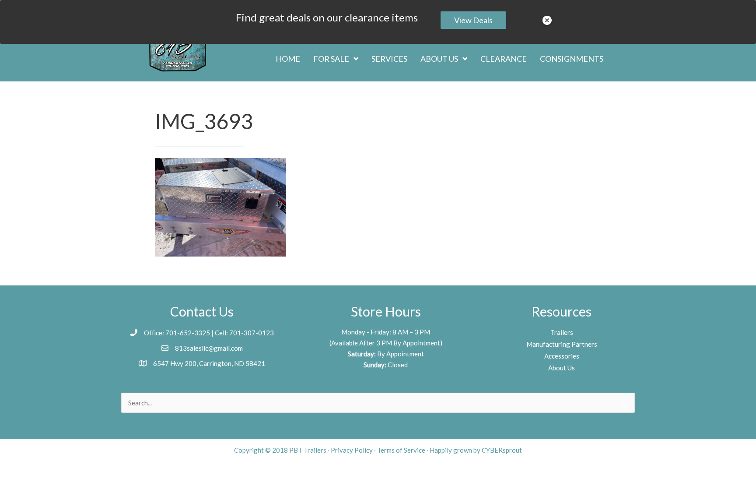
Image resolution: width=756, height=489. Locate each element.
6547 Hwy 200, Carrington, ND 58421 (209, 363)
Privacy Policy (352, 450)
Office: (154, 333)
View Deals (473, 20)
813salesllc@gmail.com (209, 348)
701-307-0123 (251, 333)
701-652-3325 (196, 10)
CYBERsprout (502, 450)
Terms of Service (401, 450)
